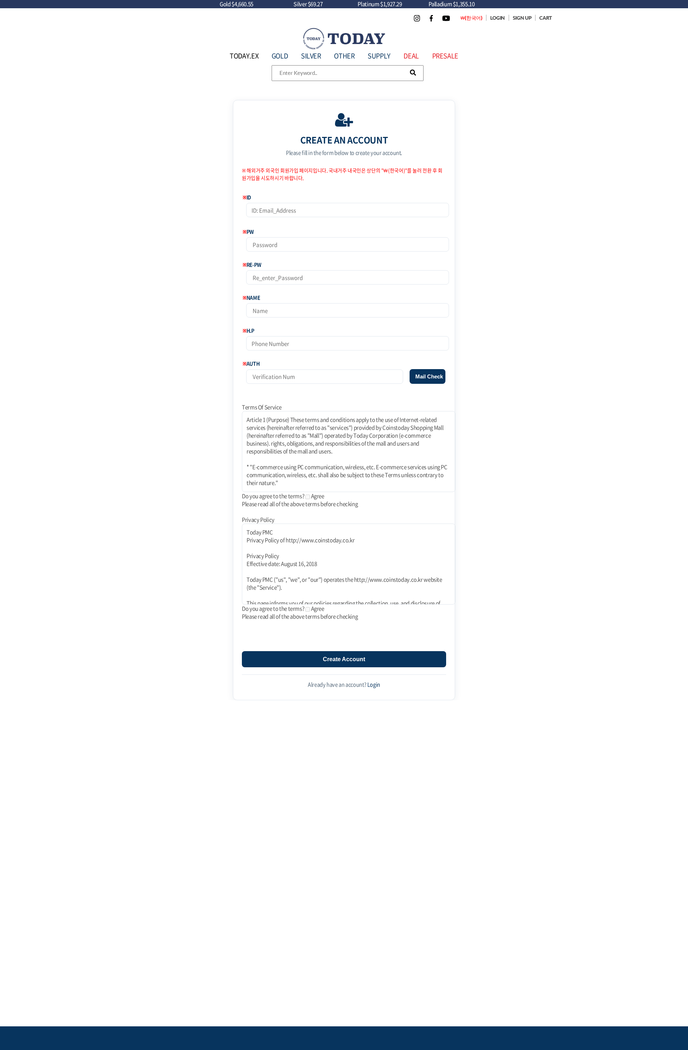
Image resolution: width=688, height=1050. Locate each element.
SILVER (311, 56)
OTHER (344, 56)
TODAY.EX (244, 56)
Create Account (344, 659)
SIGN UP (522, 18)
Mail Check (429, 376)
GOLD (280, 56)
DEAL (411, 56)
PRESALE (445, 56)
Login (373, 684)
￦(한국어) (471, 18)
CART (545, 18)
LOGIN (497, 18)
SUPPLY (379, 56)
